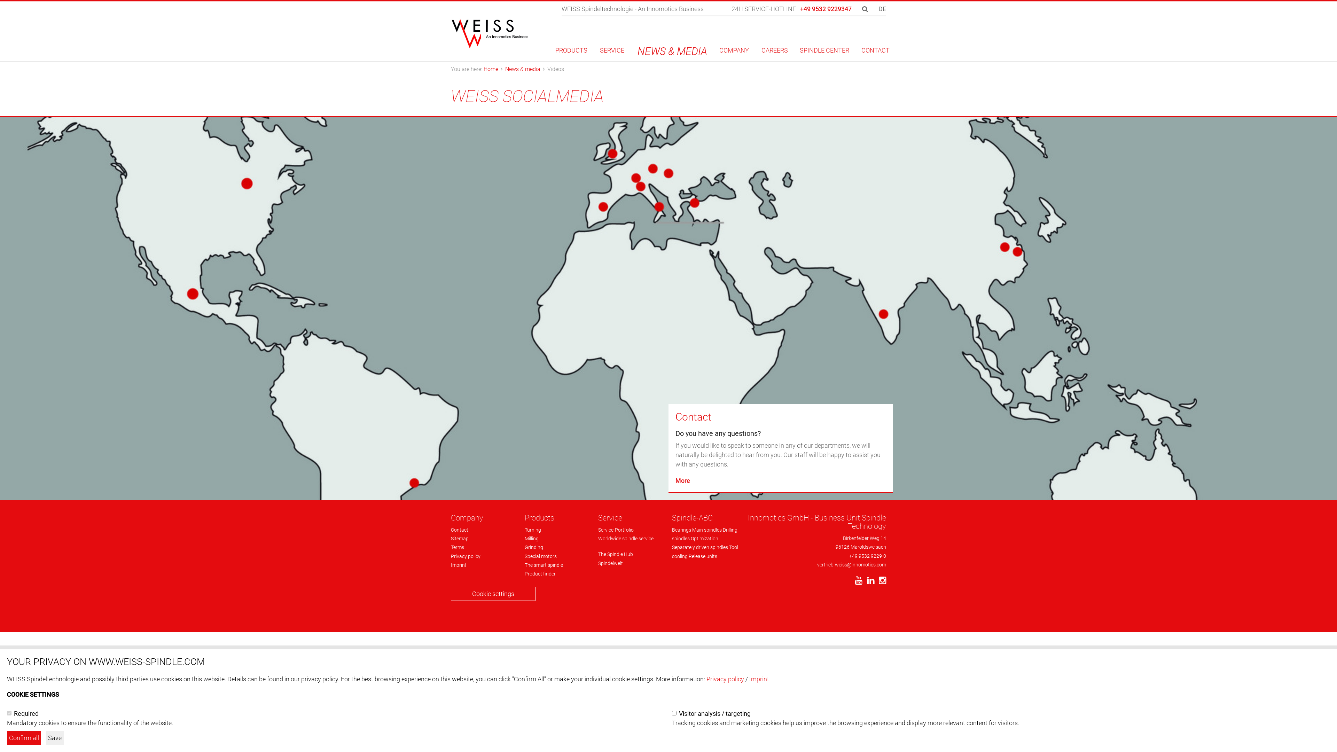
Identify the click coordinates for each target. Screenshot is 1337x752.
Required (26, 713)
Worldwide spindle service (626, 538)
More (682, 480)
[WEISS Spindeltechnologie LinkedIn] (868, 582)
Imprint (459, 565)
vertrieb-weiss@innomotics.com (851, 564)
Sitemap (460, 538)
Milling (532, 538)
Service (610, 518)
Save (55, 738)
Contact (693, 417)
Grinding (534, 547)
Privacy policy (465, 556)
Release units (703, 556)
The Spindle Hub (615, 554)
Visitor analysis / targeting (715, 713)
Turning (533, 530)
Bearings (681, 530)
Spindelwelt (610, 563)
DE (882, 9)
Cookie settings (493, 593)
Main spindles (707, 530)
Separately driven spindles (700, 547)
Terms (457, 547)
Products (539, 518)
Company (467, 518)
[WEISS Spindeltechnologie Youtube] (857, 582)
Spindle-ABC (692, 518)
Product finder (540, 574)
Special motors (541, 556)
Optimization (704, 538)
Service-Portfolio (616, 530)
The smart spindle (544, 565)
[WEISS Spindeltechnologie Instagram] (880, 582)
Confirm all (24, 738)
